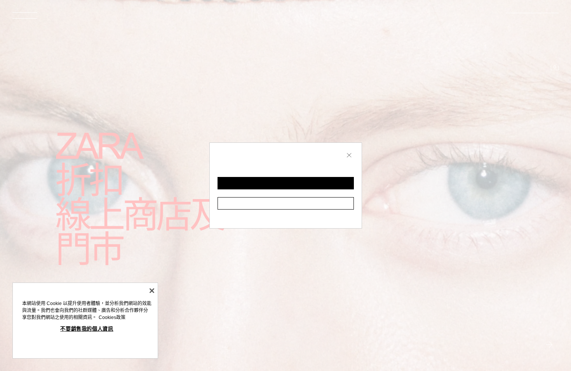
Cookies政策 (112, 317)
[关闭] (152, 290)
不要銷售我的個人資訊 (86, 329)
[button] (286, 183)
